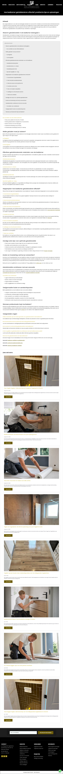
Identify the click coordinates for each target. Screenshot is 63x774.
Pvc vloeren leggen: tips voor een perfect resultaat (18, 665)
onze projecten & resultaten (53, 210)
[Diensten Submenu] (45, 5)
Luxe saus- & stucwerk (24, 755)
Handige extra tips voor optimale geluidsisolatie (16, 97)
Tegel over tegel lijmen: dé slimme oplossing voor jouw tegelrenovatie (23, 527)
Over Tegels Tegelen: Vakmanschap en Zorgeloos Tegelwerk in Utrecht (23, 388)
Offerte (29, 4)
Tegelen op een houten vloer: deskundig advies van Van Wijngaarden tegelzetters (26, 573)
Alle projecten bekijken (38, 756)
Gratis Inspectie (20, 4)
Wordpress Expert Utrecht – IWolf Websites (31, 772)
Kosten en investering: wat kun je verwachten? (16, 100)
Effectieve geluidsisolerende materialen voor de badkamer (19, 60)
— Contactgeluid (9, 57)
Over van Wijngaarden (52, 753)
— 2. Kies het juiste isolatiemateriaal (14, 80)
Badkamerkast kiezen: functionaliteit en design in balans (19, 619)
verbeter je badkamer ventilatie (14, 345)
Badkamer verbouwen (24, 750)
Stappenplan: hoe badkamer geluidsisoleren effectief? (18, 74)
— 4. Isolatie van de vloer (11, 86)
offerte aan (38, 263)
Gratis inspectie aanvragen (53, 746)
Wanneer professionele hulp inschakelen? (15, 111)
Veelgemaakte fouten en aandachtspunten (15, 109)
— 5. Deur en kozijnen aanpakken (13, 89)
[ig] (4, 756)
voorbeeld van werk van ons (9, 272)
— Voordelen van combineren (12, 106)
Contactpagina (51, 752)
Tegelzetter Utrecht (38, 746)
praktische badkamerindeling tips (15, 343)
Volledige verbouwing (38, 758)
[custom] (6, 756)
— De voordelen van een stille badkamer (15, 49)
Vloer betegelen (23, 759)
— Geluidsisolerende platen (12, 63)
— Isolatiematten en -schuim (12, 66)
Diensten (42, 4)
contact (23, 309)
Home (36, 4)
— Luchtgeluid (9, 54)
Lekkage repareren (23, 761)
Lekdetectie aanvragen (53, 748)
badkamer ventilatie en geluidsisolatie (16, 340)
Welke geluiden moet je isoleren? (13, 51)
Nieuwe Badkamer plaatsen (25, 748)
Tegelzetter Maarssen (38, 748)
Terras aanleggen (23, 764)
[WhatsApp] (60, 771)
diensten (50, 217)
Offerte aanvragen (52, 750)
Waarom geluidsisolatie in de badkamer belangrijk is (17, 46)
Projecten (59, 4)
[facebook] (2, 756)
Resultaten (12, 4)
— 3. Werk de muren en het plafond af (14, 83)
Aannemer (50, 4)
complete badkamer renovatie (32, 272)
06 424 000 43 (4, 751)
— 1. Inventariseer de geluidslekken (13, 77)
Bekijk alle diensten (24, 746)
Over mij (4, 4)
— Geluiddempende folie (11, 69)
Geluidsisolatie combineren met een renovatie (16, 103)
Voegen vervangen (48, 250)
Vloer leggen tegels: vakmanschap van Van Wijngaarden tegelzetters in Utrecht (26, 711)
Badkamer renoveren (24, 752)
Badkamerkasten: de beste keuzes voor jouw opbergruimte (20, 434)
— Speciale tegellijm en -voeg (12, 71)
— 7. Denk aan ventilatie (11, 94)
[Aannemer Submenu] (53, 5)
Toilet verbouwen (23, 757)
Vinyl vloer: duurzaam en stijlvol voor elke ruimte (17, 480)
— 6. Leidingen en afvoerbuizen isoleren (14, 91)
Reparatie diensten (24, 762)
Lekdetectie (22, 753)
